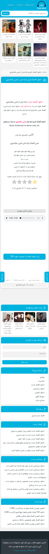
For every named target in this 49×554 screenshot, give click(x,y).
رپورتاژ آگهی (40, 396)
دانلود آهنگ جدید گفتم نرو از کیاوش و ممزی (27, 431)
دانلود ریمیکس (38, 389)
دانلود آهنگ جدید (35, 102)
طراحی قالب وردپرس (27, 550)
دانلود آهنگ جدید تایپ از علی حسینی (30, 435)
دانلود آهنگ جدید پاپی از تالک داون (31, 439)
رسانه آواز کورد (25, 106)
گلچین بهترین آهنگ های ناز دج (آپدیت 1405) (27, 508)
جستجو (5, 13)
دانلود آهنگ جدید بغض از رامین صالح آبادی (28, 450)
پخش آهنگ (29, 5)
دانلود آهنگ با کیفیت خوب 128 (23, 256)
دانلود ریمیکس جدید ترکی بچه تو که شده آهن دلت (25, 466)
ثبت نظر (24, 362)
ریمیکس (11, 5)
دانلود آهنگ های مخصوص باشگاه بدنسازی (28, 520)
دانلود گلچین (39, 392)
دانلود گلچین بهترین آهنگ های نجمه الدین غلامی (25, 524)
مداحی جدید (39, 400)
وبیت (16, 550)
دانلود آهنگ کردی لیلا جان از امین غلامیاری (24, 79)
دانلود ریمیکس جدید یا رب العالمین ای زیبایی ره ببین (24, 470)
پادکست (19, 5)
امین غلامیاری (21, 122)
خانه (44, 72)
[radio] (35, 182)
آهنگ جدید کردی (38, 416)
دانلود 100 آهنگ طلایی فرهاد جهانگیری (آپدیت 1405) (24, 512)
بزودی (42, 377)
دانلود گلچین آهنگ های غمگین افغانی (30, 516)
